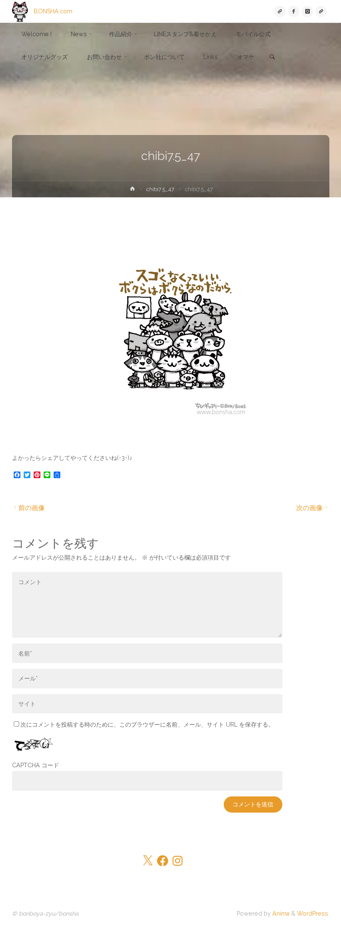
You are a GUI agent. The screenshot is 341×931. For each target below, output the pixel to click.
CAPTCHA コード (35, 765)
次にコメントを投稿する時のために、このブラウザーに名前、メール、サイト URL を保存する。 (147, 724)
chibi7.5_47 (160, 189)
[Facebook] (293, 11)
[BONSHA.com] (20, 11)
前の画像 (31, 508)
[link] (272, 57)
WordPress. (313, 913)
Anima (280, 913)
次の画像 (309, 508)
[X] (279, 11)
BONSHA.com (53, 11)
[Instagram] (307, 11)
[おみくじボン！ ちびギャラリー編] (320, 11)
